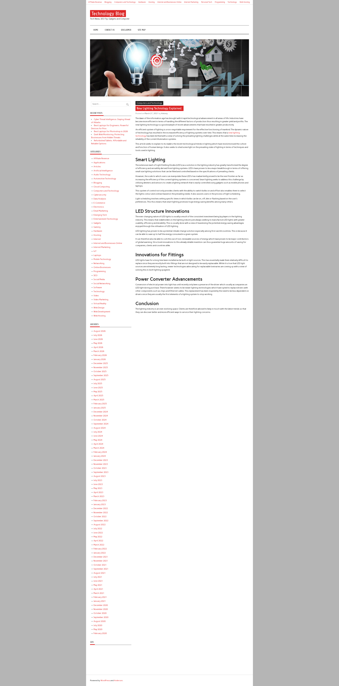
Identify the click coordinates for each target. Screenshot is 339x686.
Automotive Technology (104, 178)
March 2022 (98, 545)
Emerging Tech (100, 215)
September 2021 (100, 569)
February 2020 (100, 633)
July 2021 (97, 577)
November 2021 (100, 561)
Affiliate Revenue (95, 2)
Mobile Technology (102, 259)
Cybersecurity (99, 195)
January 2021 (99, 601)
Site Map (142, 30)
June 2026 (98, 339)
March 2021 (98, 593)
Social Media (99, 279)
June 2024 (98, 436)
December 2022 (100, 508)
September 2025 (100, 375)
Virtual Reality (99, 303)
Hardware (142, 2)
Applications (99, 162)
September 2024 (100, 424)
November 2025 (100, 367)
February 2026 (100, 355)
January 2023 (99, 504)
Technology (232, 2)
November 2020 (100, 609)
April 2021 (98, 589)
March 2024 (98, 448)
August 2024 (99, 428)
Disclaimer (126, 30)
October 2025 (99, 371)
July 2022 (97, 528)
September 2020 (100, 617)
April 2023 (98, 492)
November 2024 (100, 416)
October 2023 (99, 468)
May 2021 (97, 585)
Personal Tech (206, 2)
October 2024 (99, 420)
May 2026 (97, 343)
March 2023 (98, 496)
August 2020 (99, 621)
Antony (164, 113)
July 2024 (97, 432)
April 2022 (98, 540)
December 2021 (100, 557)
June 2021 (98, 581)
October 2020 (99, 613)
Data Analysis (99, 199)
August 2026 (99, 331)
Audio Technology (101, 174)
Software (97, 287)
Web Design (98, 307)
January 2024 (99, 456)
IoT (94, 251)
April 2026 (98, 347)
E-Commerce (99, 203)
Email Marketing (100, 211)
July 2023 (97, 480)
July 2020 (97, 625)
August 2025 (99, 379)
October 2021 (99, 565)
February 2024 (100, 452)
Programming (220, 2)
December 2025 (100, 363)
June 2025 (98, 387)
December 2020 (100, 605)
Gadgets (97, 223)
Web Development (101, 311)
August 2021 (99, 573)
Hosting (151, 2)
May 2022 (97, 536)
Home (95, 30)
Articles (97, 166)
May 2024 (97, 440)
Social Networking (101, 283)
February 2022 (100, 549)
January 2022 (99, 553)
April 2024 (98, 444)
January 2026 (99, 359)
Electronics (98, 207)
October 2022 (99, 516)
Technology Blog (108, 13)
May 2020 (97, 629)
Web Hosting (245, 2)
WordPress (105, 680)
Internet (97, 239)
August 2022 (99, 524)
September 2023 (100, 472)
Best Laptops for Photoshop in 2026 (111, 131)
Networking (98, 263)
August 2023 (99, 476)
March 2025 (98, 399)
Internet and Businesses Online (169, 2)
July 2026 (97, 335)
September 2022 (100, 520)
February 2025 (100, 403)
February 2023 (100, 500)
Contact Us (110, 30)
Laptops (97, 255)
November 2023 (100, 464)
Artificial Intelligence (103, 170)
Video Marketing (100, 299)
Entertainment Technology (105, 219)
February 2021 (100, 597)
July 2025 (97, 383)
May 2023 (97, 488)
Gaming (97, 227)
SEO (95, 275)
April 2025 (98, 395)
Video (96, 295)
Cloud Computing (101, 187)
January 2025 (99, 408)
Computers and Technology (125, 2)
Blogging (107, 2)
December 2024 (100, 412)
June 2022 (98, 533)
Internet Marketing (191, 2)
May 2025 (97, 391)
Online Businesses (102, 267)
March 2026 (98, 351)
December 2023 (100, 460)
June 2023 (98, 484)
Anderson (118, 680)
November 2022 (100, 512)
